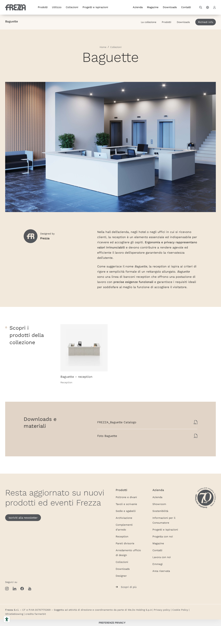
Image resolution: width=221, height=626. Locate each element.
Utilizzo (56, 7)
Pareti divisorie (125, 543)
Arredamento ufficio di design (128, 552)
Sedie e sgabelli (126, 511)
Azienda (138, 7)
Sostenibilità (160, 511)
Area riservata (161, 571)
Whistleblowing (14, 614)
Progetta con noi (162, 536)
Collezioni (72, 7)
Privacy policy (162, 610)
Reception (122, 536)
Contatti (186, 7)
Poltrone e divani (126, 497)
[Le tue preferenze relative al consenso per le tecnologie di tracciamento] (112, 622)
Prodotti (43, 7)
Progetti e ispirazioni (95, 7)
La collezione (148, 22)
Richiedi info (205, 22)
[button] (200, 7)
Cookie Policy (180, 610)
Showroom (159, 504)
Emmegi (157, 564)
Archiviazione (124, 518)
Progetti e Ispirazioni (165, 529)
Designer (121, 576)
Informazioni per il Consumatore (163, 520)
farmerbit (40, 614)
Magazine (152, 7)
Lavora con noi (161, 557)
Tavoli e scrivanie (126, 504)
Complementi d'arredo (124, 527)
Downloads (170, 7)
